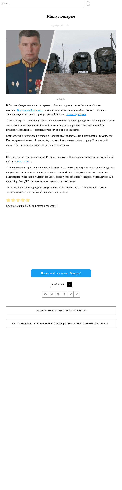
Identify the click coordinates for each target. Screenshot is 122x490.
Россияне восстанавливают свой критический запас (62, 310)
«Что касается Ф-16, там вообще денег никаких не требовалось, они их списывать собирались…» (60, 323)
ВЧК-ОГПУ (23, 161)
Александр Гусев (76, 114)
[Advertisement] (61, 240)
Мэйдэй (61, 99)
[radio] (8, 201)
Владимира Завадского (30, 110)
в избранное (58, 284)
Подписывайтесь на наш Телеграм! (61, 273)
